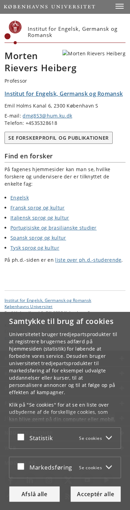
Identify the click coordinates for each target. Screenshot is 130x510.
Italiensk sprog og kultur (39, 217)
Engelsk (19, 197)
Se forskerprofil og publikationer (58, 138)
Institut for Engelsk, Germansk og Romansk (48, 300)
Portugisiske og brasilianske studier (53, 227)
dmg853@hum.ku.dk (47, 115)
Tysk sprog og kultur (34, 247)
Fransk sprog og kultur (37, 207)
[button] (120, 6)
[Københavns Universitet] (13, 32)
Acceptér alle (95, 494)
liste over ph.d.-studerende (88, 260)
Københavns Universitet (29, 306)
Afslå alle (34, 494)
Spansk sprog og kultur (38, 237)
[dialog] (65, 411)
